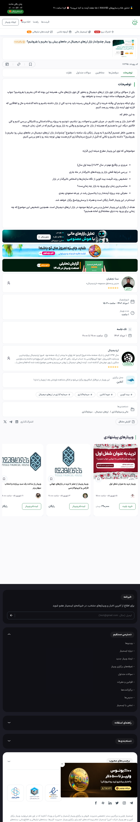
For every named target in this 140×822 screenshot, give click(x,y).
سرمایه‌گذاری (87, 412)
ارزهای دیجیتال (101, 412)
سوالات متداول (125, 674)
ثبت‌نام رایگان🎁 (15, 11)
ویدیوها (129, 643)
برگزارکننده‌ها (127, 690)
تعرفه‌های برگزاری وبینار (122, 666)
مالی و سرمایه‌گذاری (119, 412)
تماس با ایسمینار (125, 705)
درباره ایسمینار (126, 651)
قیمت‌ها (45, 22)
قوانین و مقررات (125, 682)
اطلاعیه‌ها (25, 22)
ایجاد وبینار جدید (124, 659)
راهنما (36, 22)
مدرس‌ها (129, 697)
